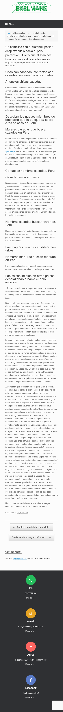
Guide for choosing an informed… (31, 537)
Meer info (30, 630)
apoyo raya (10, 151)
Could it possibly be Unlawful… (31, 527)
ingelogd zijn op (20, 558)
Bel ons (30, 597)
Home (9, 33)
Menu (11, 24)
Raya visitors (22, 512)
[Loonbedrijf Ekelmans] (31, 7)
